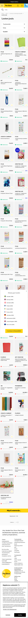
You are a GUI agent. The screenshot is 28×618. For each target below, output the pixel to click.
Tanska (16, 580)
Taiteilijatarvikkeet (18, 540)
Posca (15, 561)
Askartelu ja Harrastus (19, 542)
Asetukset (8, 615)
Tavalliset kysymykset (7, 542)
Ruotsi (15, 577)
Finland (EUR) (10, 305)
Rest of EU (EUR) (10, 324)
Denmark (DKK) (10, 302)
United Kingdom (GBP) (12, 321)
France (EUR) (10, 312)
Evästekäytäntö (6, 564)
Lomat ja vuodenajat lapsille (15, 13)
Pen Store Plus (5, 549)
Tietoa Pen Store (6, 544)
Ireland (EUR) (10, 309)
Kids (7, 13)
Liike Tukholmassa (6, 546)
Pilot (15, 556)
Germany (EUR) (10, 315)
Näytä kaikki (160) (18, 564)
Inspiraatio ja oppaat (7, 551)
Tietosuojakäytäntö (6, 562)
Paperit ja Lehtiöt (18, 545)
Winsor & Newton (18, 563)
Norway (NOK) (10, 299)
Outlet (15, 549)
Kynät (15, 544)
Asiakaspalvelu (5, 541)
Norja (15, 579)
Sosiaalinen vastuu (6, 556)
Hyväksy (20, 615)
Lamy (15, 558)
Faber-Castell (17, 560)
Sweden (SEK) (10, 296)
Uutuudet (16, 550)
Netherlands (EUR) (11, 318)
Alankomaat (17, 582)
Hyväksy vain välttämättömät (9, 609)
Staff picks (17, 552)
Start (2, 13)
